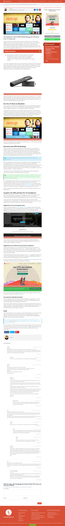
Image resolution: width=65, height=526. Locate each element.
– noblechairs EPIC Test (35, 514)
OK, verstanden (32, 524)
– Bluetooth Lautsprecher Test (53, 514)
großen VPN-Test (27, 183)
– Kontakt (20, 517)
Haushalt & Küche (21, 1)
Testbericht (52, 36)
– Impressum (20, 518)
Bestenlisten (57, 1)
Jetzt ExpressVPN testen (35, 288)
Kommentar (6, 488)
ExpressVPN (30, 259)
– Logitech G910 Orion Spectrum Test (38, 512)
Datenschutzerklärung (58, 523)
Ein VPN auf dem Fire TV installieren (51, 52)
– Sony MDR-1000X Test (35, 518)
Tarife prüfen (52, 39)
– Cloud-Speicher (50, 515)
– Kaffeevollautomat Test (51, 512)
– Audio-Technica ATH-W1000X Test (37, 515)
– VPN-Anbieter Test (51, 517)
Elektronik (36, 1)
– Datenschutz (21, 520)
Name (5, 498)
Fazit (47, 60)
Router (16, 247)
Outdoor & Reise (29, 1)
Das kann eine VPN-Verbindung (50, 49)
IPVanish (25, 210)
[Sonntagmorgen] (7, 1)
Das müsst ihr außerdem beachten (52, 58)
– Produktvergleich (21, 515)
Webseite (25, 498)
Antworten (39, 354)
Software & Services (43, 1)
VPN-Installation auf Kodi (22, 207)
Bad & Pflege (50, 1)
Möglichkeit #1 (49, 55)
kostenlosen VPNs (28, 184)
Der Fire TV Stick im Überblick (52, 46)
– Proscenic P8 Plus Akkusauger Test (38, 517)
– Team (19, 514)
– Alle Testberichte (21, 512)
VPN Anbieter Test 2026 (18, 294)
